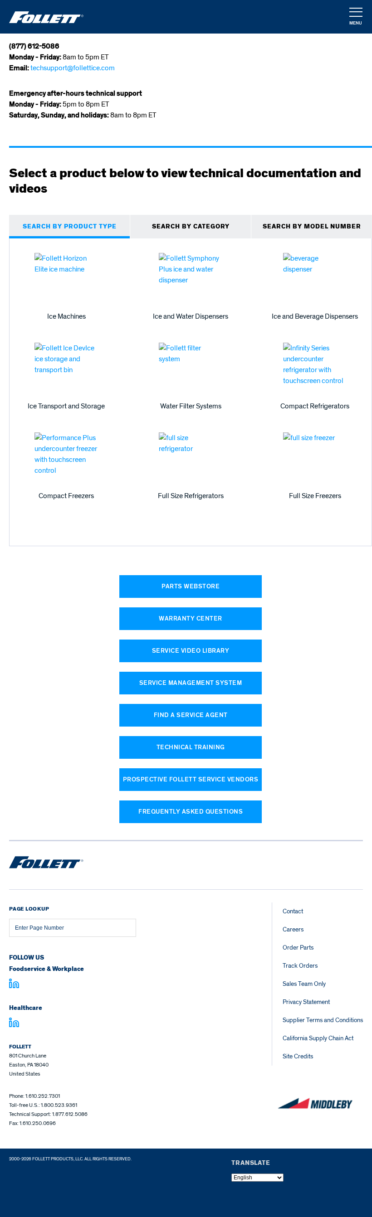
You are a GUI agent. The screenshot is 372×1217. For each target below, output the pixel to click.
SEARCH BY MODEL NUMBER (312, 227)
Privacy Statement (306, 1002)
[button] (355, 17)
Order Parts (298, 947)
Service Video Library (191, 651)
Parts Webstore (191, 586)
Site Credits (298, 1056)
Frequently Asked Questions (190, 811)
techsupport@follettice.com (72, 68)
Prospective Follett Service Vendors (191, 779)
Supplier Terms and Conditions (323, 1020)
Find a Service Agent (191, 715)
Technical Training (191, 747)
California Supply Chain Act (318, 1038)
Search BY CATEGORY (191, 227)
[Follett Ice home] (46, 864)
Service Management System (190, 683)
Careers (293, 929)
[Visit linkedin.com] (14, 985)
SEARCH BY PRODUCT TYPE (70, 227)
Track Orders (300, 966)
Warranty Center (190, 618)
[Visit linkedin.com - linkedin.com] (14, 1024)
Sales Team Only (304, 984)
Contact (293, 911)
